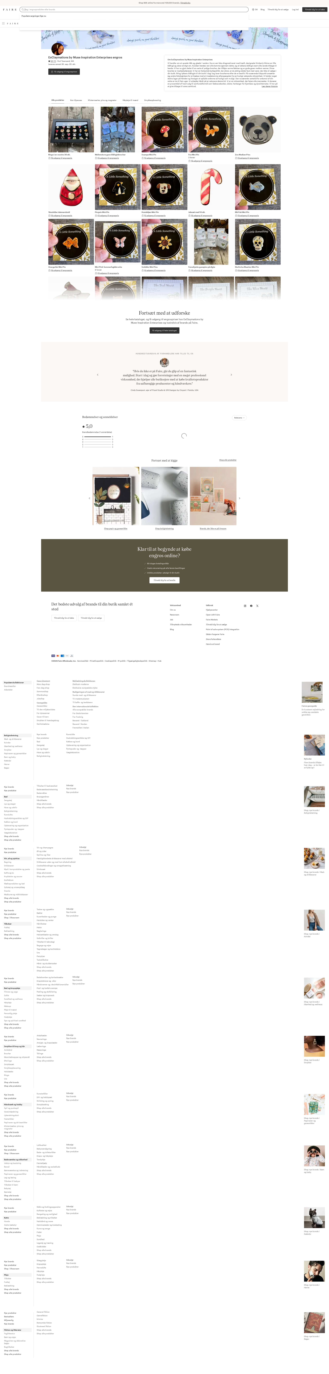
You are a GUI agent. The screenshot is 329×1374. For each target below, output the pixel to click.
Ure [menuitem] (38, 953)
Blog (263, 9)
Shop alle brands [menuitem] (11, 836)
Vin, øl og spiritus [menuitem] (12, 858)
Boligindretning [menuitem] (11, 735)
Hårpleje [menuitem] (7, 1002)
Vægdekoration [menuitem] (72, 752)
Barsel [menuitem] (7, 1167)
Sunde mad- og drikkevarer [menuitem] (84, 695)
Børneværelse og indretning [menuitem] (16, 1170)
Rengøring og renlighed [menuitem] (47, 1214)
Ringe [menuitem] (6, 1075)
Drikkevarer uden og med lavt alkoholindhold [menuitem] (56, 862)
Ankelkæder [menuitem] (42, 1035)
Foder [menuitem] (39, 1232)
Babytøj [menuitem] (7, 1188)
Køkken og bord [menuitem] (73, 741)
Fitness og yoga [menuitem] (11, 992)
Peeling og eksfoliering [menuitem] (47, 992)
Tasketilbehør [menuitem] (42, 960)
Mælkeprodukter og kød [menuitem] (14, 884)
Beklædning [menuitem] (9, 931)
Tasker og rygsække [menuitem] (45, 909)
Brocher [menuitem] (7, 1053)
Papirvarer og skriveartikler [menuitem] (15, 1122)
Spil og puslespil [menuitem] (11, 1108)
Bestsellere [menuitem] (9, 1316)
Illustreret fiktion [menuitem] (44, 1326)
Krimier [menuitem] (40, 1319)
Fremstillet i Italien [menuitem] (81, 728)
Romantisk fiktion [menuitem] (44, 1323)
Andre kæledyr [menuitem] (10, 1225)
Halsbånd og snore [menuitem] (45, 1221)
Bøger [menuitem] (6, 768)
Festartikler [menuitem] (9, 1119)
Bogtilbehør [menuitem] (9, 1347)
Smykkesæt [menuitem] (9, 1064)
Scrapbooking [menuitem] (43, 1104)
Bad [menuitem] (38, 741)
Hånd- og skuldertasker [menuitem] (47, 963)
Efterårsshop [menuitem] (42, 695)
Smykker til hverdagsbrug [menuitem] (48, 720)
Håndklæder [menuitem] (42, 800)
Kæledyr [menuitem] (7, 761)
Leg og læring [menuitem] (10, 1177)
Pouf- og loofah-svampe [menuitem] (47, 988)
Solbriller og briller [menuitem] (45, 938)
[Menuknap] (3, 23)
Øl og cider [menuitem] (42, 851)
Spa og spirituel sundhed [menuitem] (15, 1020)
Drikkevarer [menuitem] (9, 866)
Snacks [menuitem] (7, 891)
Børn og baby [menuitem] (10, 757)
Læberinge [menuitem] (41, 1046)
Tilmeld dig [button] (185, 3)
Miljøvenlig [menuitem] (9, 1320)
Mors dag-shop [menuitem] (43, 684)
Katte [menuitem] (6, 1218)
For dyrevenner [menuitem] (43, 713)
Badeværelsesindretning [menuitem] (47, 789)
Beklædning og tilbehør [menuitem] (47, 1218)
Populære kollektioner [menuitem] (14, 682)
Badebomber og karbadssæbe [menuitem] (50, 977)
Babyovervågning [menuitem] (44, 1149)
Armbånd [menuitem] (8, 1050)
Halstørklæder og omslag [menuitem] (47, 935)
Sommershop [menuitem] (42, 691)
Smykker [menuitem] (7, 750)
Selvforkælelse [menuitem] (43, 724)
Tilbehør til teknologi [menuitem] (46, 942)
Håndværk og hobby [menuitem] (13, 1104)
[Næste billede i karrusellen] (231, 375)
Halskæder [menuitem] (8, 1071)
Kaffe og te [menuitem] (9, 873)
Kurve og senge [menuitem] (43, 1228)
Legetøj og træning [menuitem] (45, 1243)
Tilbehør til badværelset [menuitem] (47, 786)
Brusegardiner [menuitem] (43, 797)
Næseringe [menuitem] (41, 1050)
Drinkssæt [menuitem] (41, 869)
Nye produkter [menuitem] (43, 738)
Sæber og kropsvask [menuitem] (45, 995)
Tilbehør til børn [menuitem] (11, 1185)
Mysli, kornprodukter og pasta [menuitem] (17, 869)
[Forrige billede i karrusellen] (98, 375)
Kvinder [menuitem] (7, 742)
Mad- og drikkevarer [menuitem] (12, 739)
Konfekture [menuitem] (8, 880)
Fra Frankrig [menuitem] (78, 717)
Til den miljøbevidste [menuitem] (46, 709)
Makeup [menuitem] (7, 1006)
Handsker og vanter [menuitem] (45, 920)
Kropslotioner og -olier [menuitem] (46, 981)
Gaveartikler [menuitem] (42, 706)
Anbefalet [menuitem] (8, 690)
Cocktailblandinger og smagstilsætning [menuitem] (54, 866)
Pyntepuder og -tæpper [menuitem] (76, 749)
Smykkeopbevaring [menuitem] (12, 1068)
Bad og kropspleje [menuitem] (12, 988)
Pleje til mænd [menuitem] (10, 1010)
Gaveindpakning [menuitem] (11, 1112)
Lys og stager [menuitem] (42, 749)
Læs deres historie (270, 86)
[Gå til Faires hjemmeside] (10, 9)
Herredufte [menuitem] (41, 1268)
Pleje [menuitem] (39, 1236)
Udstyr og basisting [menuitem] (12, 1163)
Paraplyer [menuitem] (41, 956)
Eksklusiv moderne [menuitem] (81, 684)
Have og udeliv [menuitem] (43, 752)
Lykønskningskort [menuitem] (11, 1115)
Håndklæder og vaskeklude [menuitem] (48, 1167)
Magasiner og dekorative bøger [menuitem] (14, 1342)
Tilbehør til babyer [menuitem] (12, 1181)
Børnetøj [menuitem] (7, 1192)
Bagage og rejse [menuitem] (44, 945)
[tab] (57, 100)
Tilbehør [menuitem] (8, 924)
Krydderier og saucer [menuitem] (13, 876)
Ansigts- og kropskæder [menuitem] (47, 1043)
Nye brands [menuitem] (42, 734)
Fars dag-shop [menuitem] (43, 688)
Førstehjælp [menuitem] (42, 1163)
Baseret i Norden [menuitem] (80, 724)
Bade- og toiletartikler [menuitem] (46, 1152)
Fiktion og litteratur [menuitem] (12, 1330)
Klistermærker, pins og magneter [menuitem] (14, 1127)
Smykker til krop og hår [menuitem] (14, 1046)
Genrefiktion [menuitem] (42, 1315)
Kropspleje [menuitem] (41, 1264)
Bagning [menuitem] (7, 862)
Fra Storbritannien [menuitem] (80, 713)
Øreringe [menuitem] (8, 1061)
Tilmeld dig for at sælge (278, 9)
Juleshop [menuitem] (40, 698)
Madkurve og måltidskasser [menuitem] (16, 894)
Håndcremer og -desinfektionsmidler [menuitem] (53, 984)
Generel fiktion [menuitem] (43, 1312)
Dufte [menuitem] (6, 995)
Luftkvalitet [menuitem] (41, 1145)
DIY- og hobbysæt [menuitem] (44, 1097)
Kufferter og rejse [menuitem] (44, 1210)
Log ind (295, 9)
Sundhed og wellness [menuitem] (13, 999)
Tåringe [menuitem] (40, 1053)
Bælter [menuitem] (39, 913)
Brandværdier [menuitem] (10, 686)
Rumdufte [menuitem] (70, 734)
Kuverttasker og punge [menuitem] (46, 916)
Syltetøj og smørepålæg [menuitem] (14, 887)
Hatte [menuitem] (39, 927)
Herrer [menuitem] (7, 764)
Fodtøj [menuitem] (7, 927)
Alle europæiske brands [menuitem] (83, 710)
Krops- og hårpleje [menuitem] (45, 1156)
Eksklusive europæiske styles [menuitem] (85, 688)
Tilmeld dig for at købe (315, 9)
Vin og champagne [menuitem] (45, 848)
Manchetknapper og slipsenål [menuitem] (17, 1057)
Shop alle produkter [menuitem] (12, 840)
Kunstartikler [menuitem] (42, 1094)
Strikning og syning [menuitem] (45, 1101)
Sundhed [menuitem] (40, 1239)
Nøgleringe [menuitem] (41, 931)
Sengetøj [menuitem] (40, 745)
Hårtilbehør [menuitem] (42, 924)
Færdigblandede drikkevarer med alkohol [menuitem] (54, 858)
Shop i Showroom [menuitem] (11, 918)
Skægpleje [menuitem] (41, 1260)
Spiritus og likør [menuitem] (44, 855)
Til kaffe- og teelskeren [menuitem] (83, 702)
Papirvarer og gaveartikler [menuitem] (15, 753)
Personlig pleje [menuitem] (10, 1013)
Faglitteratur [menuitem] (9, 1333)
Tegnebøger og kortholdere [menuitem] (48, 949)
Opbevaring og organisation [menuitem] (78, 745)
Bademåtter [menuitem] (42, 793)
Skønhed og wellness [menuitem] (13, 746)
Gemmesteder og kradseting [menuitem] (49, 1225)
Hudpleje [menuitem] (8, 1017)
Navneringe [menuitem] (42, 1039)
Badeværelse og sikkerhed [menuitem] (16, 1159)
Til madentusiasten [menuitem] (81, 699)
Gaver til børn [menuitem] (43, 717)
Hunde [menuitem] (7, 1221)
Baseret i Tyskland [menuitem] (80, 720)
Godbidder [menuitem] (41, 1246)
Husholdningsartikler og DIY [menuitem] (78, 738)
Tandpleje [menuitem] (41, 1159)
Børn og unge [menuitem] (10, 1337)
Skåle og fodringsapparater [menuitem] (49, 1207)
